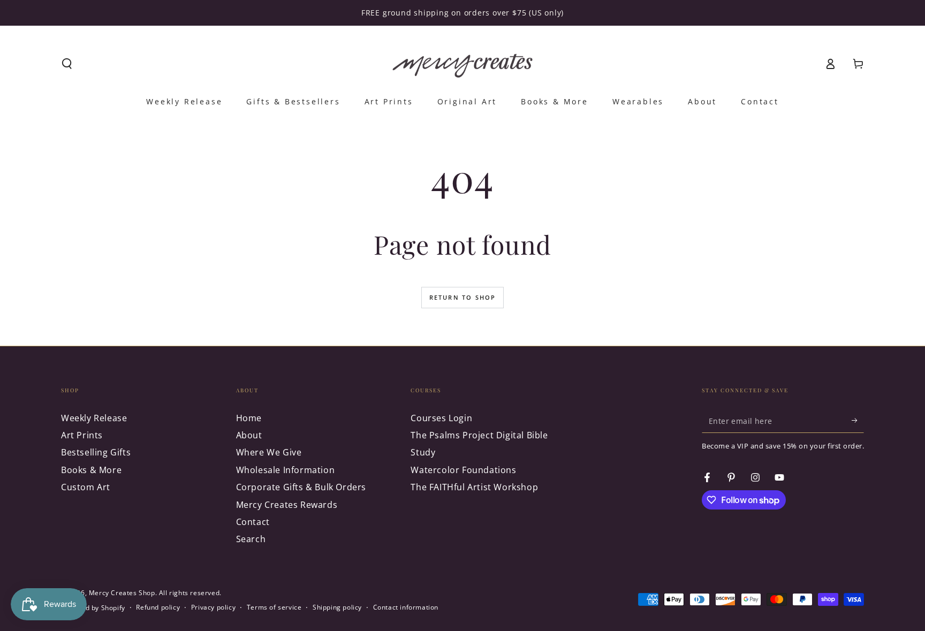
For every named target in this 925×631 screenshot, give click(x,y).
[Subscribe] (858, 420)
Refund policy (158, 607)
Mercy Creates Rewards (287, 505)
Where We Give (269, 452)
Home (249, 418)
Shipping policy (337, 607)
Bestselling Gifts (96, 452)
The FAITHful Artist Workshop (474, 487)
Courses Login (441, 418)
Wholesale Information (285, 470)
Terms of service (274, 607)
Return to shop (462, 297)
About (249, 435)
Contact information (405, 607)
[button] (67, 63)
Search (251, 539)
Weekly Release (94, 418)
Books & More (91, 470)
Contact (253, 522)
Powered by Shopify (93, 608)
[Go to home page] (462, 63)
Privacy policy (213, 607)
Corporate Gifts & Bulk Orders (301, 487)
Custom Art (85, 487)
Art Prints (82, 435)
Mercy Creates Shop (122, 592)
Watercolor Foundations (463, 470)
